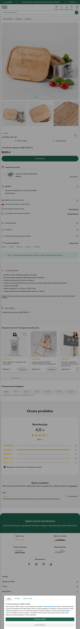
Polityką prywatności (50, 606)
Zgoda (9, 598)
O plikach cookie (27, 598)
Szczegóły (17, 598)
